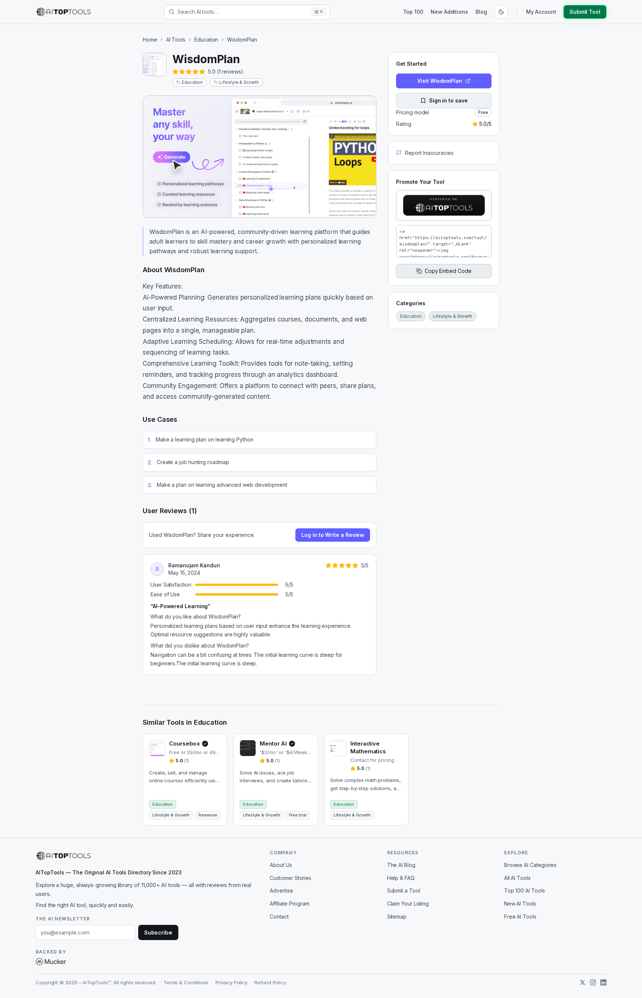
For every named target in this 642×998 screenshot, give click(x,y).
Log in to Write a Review (332, 535)
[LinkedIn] (603, 982)
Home (150, 39)
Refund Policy (270, 982)
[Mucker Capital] (51, 961)
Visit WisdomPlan (439, 81)
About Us (281, 865)
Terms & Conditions (186, 982)
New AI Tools (520, 903)
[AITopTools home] (63, 12)
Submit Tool (585, 12)
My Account (541, 12)
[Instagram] (593, 982)
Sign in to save (448, 100)
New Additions (449, 12)
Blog (481, 12)
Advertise (281, 890)
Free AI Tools (520, 916)
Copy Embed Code (448, 271)
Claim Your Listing (408, 903)
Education (206, 39)
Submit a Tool (403, 890)
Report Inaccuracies (429, 153)
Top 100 (413, 12)
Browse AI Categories (530, 865)
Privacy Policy (231, 982)
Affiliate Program (289, 903)
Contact (279, 916)
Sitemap (396, 916)
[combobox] (243, 12)
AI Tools (175, 39)
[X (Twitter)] (583, 982)
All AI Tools (517, 878)
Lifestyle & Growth (239, 82)
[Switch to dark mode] (501, 12)
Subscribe (158, 932)
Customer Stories (290, 878)
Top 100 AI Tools (524, 890)
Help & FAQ (401, 878)
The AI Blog (401, 865)
